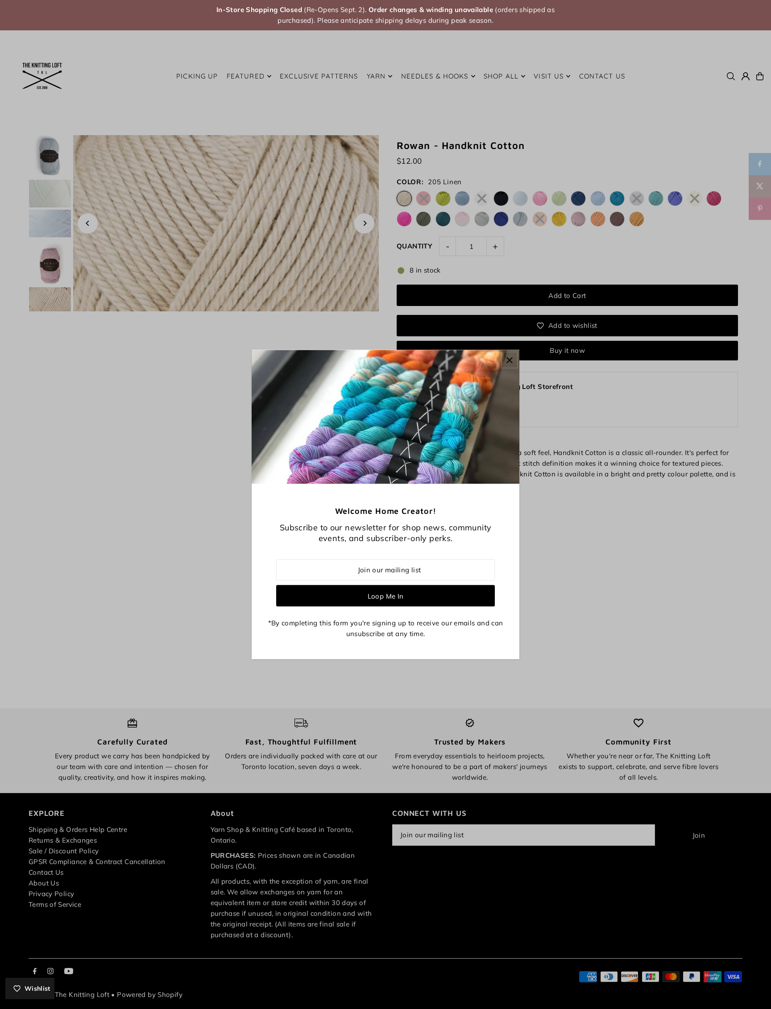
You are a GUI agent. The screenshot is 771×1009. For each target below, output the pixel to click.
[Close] (509, 360)
